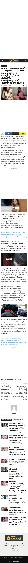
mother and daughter (9, 379)
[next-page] (4, 528)
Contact (18, 559)
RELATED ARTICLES (6, 419)
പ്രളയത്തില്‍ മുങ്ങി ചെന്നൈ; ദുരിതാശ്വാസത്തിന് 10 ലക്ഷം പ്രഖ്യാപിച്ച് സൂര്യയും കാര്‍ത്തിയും (17, 511)
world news (20, 379)
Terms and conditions (18, 557)
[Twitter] (17, 550)
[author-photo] (14, 411)
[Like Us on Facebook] (22, 133)
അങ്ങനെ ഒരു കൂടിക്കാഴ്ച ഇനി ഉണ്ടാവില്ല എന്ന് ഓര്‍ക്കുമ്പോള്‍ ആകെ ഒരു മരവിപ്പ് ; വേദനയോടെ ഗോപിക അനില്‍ (17, 521)
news (15, 379)
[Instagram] (14, 550)
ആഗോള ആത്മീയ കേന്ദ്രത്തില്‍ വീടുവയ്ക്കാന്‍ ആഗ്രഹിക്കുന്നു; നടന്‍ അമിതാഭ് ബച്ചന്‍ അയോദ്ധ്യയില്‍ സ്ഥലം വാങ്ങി (16, 473)
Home (2, 63)
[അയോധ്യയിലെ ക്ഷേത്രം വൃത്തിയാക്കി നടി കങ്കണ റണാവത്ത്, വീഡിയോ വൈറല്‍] (4, 461)
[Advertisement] (14, 15)
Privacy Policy (10, 557)
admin (4, 85)
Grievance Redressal (12, 559)
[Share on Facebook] (8, 133)
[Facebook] (10, 550)
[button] (2, 60)
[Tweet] (15, 133)
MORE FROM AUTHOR (18, 419)
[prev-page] (2, 528)
